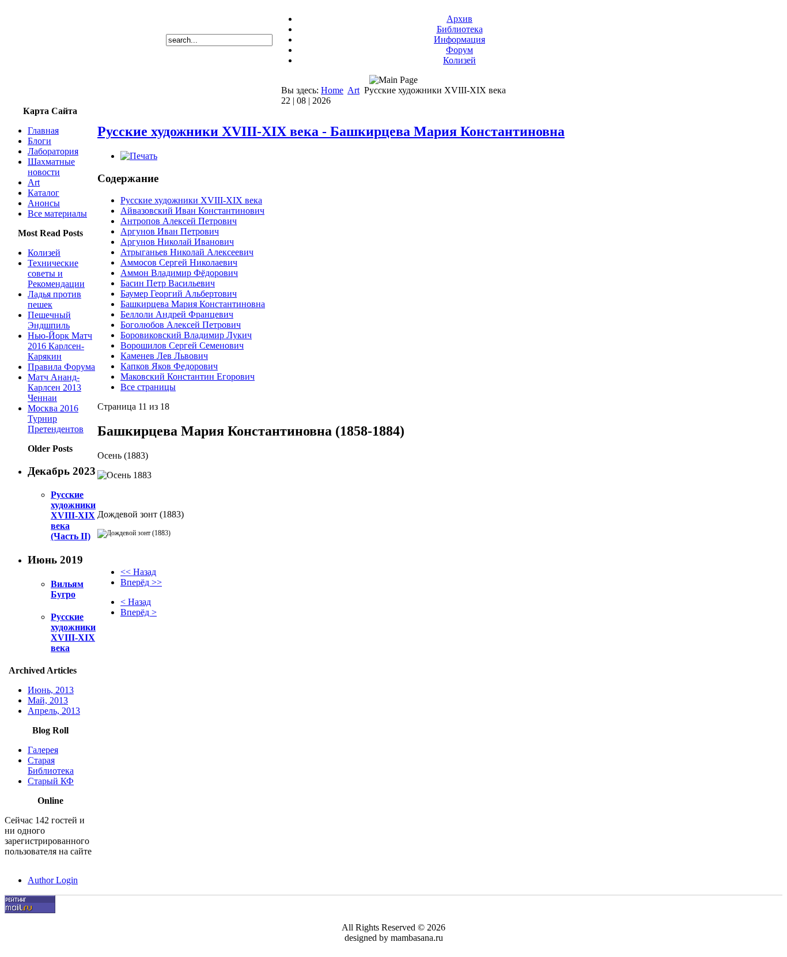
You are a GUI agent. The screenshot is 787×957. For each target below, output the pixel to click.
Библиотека (460, 29)
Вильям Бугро (67, 589)
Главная (43, 130)
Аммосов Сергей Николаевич (178, 262)
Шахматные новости (51, 167)
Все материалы (57, 213)
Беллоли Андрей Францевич (176, 314)
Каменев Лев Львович (164, 356)
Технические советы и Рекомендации (56, 273)
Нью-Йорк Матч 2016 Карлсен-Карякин (60, 346)
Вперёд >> (141, 582)
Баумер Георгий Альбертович (178, 293)
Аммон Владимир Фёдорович (179, 273)
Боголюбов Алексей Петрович (180, 325)
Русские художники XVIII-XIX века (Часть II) (73, 515)
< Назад (135, 602)
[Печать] (138, 156)
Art (353, 90)
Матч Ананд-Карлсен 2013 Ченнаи (54, 387)
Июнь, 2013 (51, 690)
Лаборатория (53, 151)
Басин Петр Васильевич (167, 283)
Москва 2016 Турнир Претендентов (56, 418)
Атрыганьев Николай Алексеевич (186, 252)
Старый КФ (51, 781)
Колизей (459, 60)
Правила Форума (61, 367)
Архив (459, 19)
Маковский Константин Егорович (187, 376)
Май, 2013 (48, 700)
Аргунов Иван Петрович (169, 231)
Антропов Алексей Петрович (178, 221)
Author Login (53, 880)
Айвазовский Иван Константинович (192, 210)
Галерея (43, 750)
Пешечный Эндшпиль (49, 320)
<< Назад (138, 572)
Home (332, 90)
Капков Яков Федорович (169, 366)
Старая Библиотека (51, 765)
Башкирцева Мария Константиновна (192, 304)
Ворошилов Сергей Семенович (182, 345)
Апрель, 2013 (54, 711)
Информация (459, 39)
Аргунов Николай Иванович (177, 242)
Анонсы (44, 203)
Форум (459, 50)
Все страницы (148, 387)
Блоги (39, 141)
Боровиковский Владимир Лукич (186, 335)
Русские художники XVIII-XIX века (73, 632)
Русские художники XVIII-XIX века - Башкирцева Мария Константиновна (331, 131)
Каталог (43, 193)
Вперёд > (138, 612)
